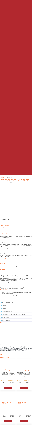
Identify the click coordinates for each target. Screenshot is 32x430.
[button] (16, 267)
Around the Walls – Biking (22, 403)
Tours (4, 177)
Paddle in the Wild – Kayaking (7, 403)
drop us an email (4, 248)
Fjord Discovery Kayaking (6, 370)
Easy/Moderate (6, 258)
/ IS (22, 1)
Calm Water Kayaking (23, 370)
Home (2, 177)
